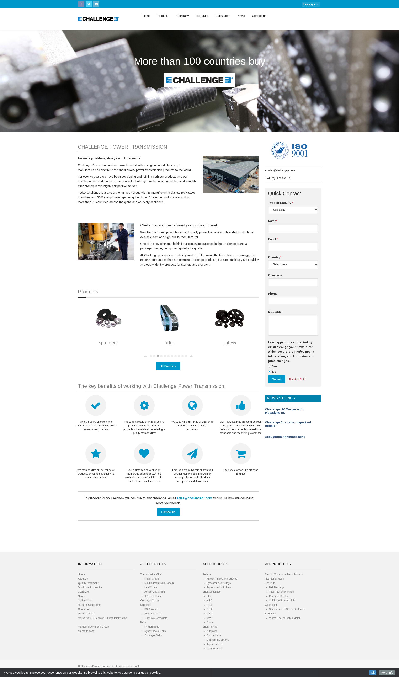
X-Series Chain (153, 596)
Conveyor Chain (149, 600)
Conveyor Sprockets (155, 618)
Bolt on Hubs (214, 635)
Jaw (209, 618)
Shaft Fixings (210, 626)
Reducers (270, 613)
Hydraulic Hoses (274, 578)
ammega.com (86, 631)
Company (182, 15)
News (241, 15)
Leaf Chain (150, 587)
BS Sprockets (151, 609)
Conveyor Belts (153, 635)
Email (273, 239)
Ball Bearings (276, 587)
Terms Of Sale (86, 613)
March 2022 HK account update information (102, 618)
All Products (168, 366)
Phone (273, 293)
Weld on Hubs (215, 648)
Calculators (223, 15)
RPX (209, 604)
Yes (275, 366)
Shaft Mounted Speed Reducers (287, 609)
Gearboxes (271, 604)
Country (274, 257)
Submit (276, 379)
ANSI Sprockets (153, 613)
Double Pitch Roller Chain (159, 583)
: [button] (309, 4)
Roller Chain (151, 578)
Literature (202, 15)
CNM (210, 613)
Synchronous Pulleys (219, 583)
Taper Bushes (214, 644)
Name (272, 221)
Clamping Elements (218, 639)
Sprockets (145, 604)
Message (275, 311)
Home (146, 15)
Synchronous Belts (155, 631)
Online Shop (85, 600)
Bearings (270, 583)
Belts (143, 622)
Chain (210, 622)
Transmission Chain (151, 574)
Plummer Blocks (278, 596)
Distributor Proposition (90, 587)
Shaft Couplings (211, 591)
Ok (373, 672)
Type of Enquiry (280, 202)
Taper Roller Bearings (281, 591)
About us (83, 578)
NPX (209, 609)
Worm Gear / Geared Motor (284, 618)
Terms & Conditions (89, 604)
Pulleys (207, 574)
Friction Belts (151, 626)
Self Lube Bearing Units (282, 600)
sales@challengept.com (194, 498)
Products (163, 15)
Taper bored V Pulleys (219, 587)
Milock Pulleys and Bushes (222, 578)
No (274, 371)
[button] (30, 77)
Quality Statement (88, 583)
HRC (209, 600)
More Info (387, 672)
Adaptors (212, 631)
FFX (209, 596)
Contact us (259, 15)
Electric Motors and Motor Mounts (284, 574)
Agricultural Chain (154, 591)
